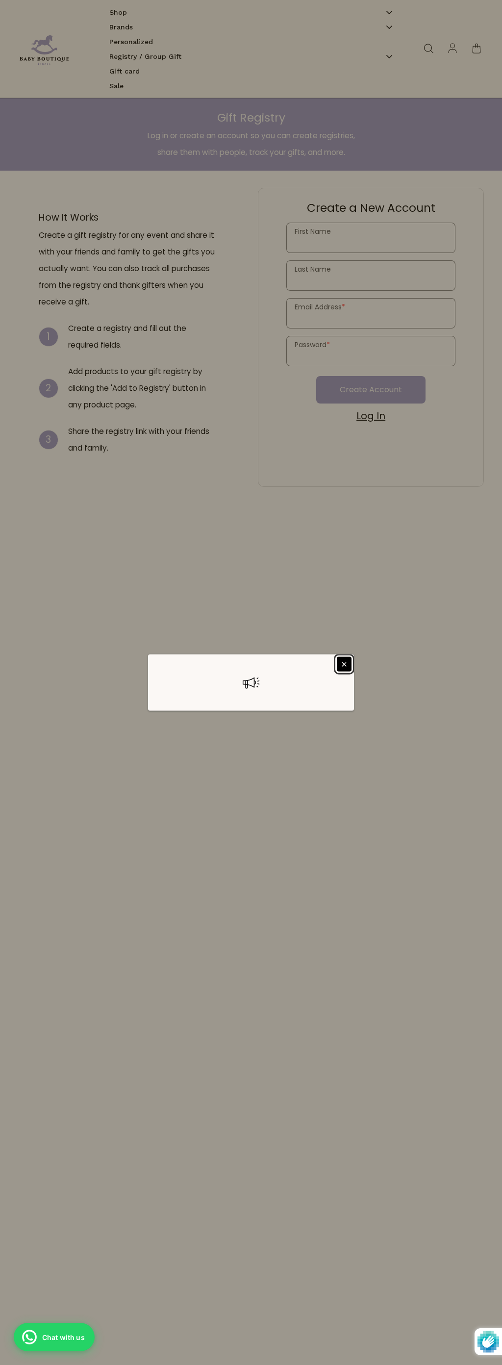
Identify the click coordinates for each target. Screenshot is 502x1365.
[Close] (344, 664)
